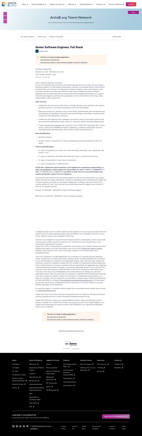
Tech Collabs (33, 403)
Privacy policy (66, 348)
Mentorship (32, 364)
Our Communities (51, 383)
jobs (41, 37)
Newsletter (117, 368)
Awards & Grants (85, 4)
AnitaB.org (34, 428)
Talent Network (33, 377)
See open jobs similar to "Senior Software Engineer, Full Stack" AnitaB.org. (64, 62)
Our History (15, 368)
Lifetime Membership (35, 384)
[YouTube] (20, 426)
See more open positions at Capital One (71, 331)
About (24, 4)
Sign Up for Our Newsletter (114, 416)
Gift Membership (51, 390)
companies (56, 37)
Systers (48, 387)
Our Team (15, 371)
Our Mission (16, 364)
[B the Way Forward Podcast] (27, 426)
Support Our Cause (56, 4)
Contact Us (117, 364)
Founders (32, 374)
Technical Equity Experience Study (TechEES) (68, 372)
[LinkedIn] (5, 21)
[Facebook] (5, 17)
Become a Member (115, 4)
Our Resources (102, 364)
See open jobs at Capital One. (49, 60)
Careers (14, 388)
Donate (48, 364)
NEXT (31, 394)
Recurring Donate (51, 368)
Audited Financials (17, 384)
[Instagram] (5, 14)
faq (133, 12)
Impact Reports (67, 378)
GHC (30, 407)
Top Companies (68, 385)
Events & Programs (38, 4)
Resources (100, 4)
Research (71, 4)
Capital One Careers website (91, 248)
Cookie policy (75, 348)
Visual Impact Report (69, 382)
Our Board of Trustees (19, 375)
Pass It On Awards (85, 364)
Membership (33, 381)
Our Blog (100, 368)
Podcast (99, 371)
